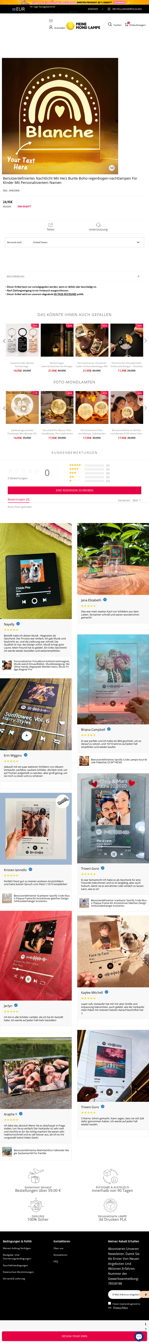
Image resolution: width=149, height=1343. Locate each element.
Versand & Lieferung (14, 1278)
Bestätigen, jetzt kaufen (74, 1336)
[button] (4, 348)
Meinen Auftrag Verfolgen (17, 1248)
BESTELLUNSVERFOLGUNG (124, 9)
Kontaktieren (60, 1255)
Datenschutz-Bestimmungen (18, 1272)
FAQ (56, 1261)
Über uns (58, 1248)
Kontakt (93, 9)
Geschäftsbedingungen (15, 1265)
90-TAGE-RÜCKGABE (65, 294)
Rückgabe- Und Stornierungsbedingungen (17, 1256)
